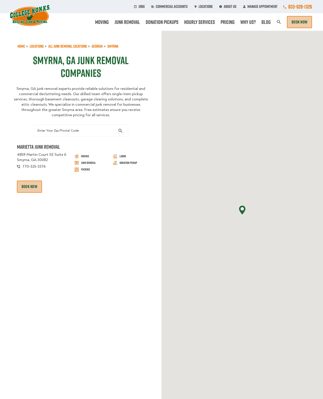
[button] (242, 210)
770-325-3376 (34, 166)
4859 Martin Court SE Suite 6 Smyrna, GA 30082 (41, 157)
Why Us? (248, 22)
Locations (206, 6)
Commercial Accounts (172, 6)
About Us (230, 6)
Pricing (228, 22)
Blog (266, 22)
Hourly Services (199, 22)
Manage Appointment (262, 6)
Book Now (299, 22)
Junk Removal (127, 22)
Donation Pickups (162, 22)
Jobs (141, 6)
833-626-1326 (300, 6)
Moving (102, 22)
